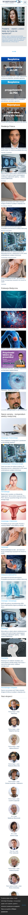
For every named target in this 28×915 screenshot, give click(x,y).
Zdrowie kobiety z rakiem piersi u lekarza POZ (14, 341)
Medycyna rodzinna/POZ (6, 223)
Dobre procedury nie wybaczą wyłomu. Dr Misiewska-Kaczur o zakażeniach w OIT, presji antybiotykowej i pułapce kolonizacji (14, 246)
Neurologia (3, 174)
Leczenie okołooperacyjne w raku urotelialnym (14, 403)
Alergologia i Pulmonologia (9, 431)
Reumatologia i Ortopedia (6, 198)
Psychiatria (4, 651)
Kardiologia (3, 277)
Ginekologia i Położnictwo (9, 514)
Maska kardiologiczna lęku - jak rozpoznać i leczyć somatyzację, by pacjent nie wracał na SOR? (13, 273)
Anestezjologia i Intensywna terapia (8, 250)
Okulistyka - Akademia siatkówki (10, 383)
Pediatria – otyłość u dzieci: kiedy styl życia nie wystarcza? (13, 31)
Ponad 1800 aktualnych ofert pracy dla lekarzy (14, 115)
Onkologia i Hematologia (6, 145)
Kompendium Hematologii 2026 (10, 322)
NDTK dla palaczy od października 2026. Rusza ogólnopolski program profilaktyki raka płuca (13, 598)
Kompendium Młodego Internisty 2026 (11, 302)
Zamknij (24, 905)
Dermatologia (5, 484)
